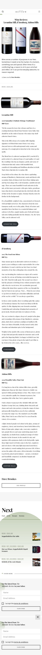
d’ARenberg (9, 349)
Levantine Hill (10, 224)
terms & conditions (21, 603)
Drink (4, 86)
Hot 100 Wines (12, 546)
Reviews (21, 516)
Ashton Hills (9, 466)
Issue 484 (10, 86)
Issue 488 (10, 533)
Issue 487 (20, 558)
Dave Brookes (15, 77)
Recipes (14, 516)
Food (3, 516)
